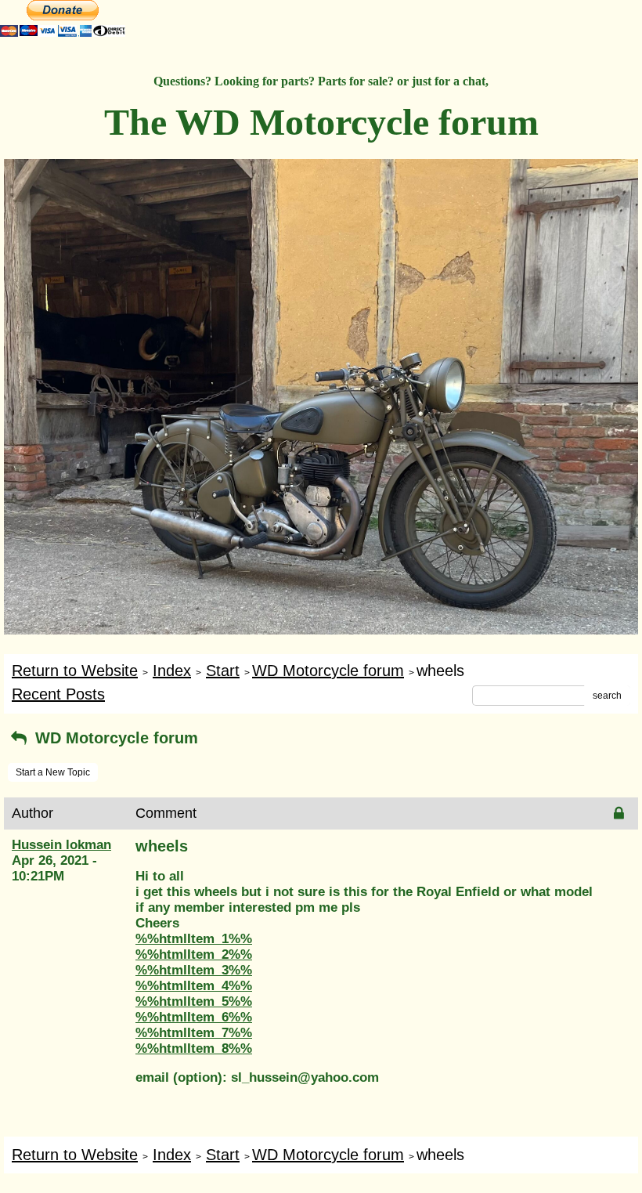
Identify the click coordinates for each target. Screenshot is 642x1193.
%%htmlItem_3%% (193, 970)
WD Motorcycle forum (328, 670)
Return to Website (75, 670)
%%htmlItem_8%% (193, 1048)
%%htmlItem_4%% (193, 985)
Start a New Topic (53, 772)
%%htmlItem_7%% (193, 1032)
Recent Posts (58, 694)
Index (172, 670)
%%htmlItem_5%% (193, 1001)
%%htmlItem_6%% (193, 1017)
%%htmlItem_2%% (193, 954)
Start (223, 670)
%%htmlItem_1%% (193, 938)
